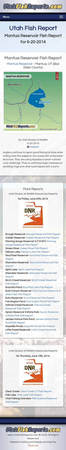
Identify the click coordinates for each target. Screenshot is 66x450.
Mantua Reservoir (20, 63)
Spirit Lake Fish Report (31, 269)
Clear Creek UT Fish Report (36, 391)
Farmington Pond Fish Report (42, 301)
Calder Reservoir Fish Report (42, 238)
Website (34, 147)
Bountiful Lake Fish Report (38, 287)
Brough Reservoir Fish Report (43, 234)
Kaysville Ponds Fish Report (39, 326)
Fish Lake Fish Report (30, 395)
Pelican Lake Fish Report (35, 252)
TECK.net (33, 445)
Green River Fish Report (34, 248)
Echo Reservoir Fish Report (39, 298)
